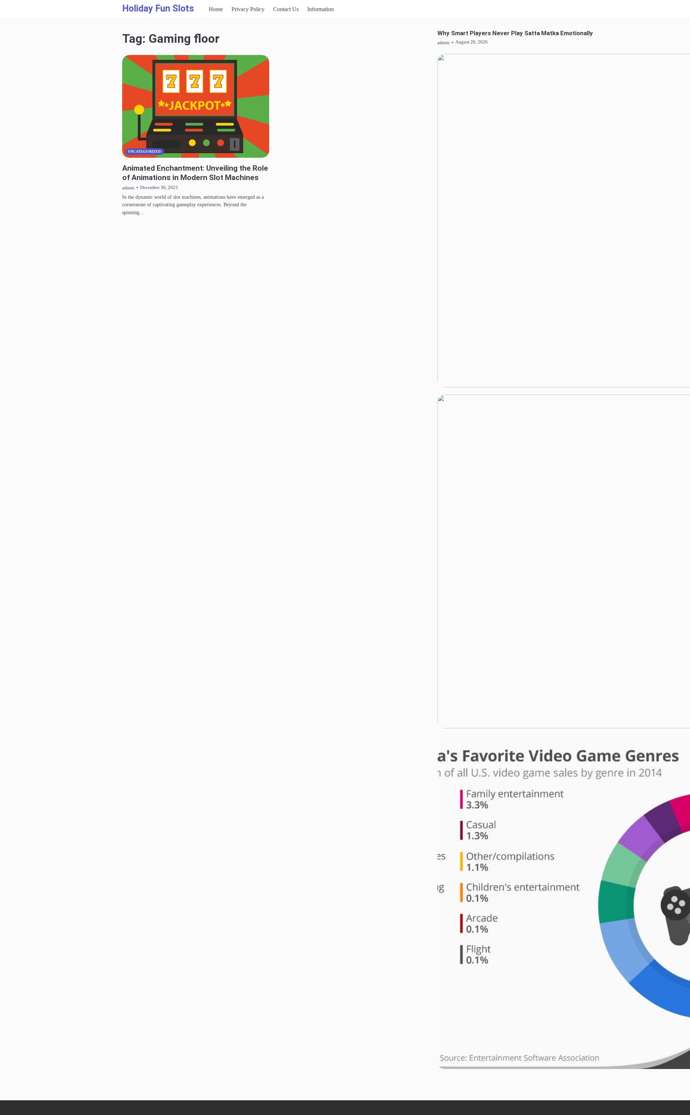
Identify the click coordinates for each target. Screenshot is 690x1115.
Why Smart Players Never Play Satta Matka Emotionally (515, 33)
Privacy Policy (247, 9)
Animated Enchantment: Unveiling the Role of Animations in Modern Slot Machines (195, 172)
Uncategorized (144, 151)
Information (320, 9)
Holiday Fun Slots (158, 8)
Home (216, 9)
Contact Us (286, 9)
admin (128, 187)
